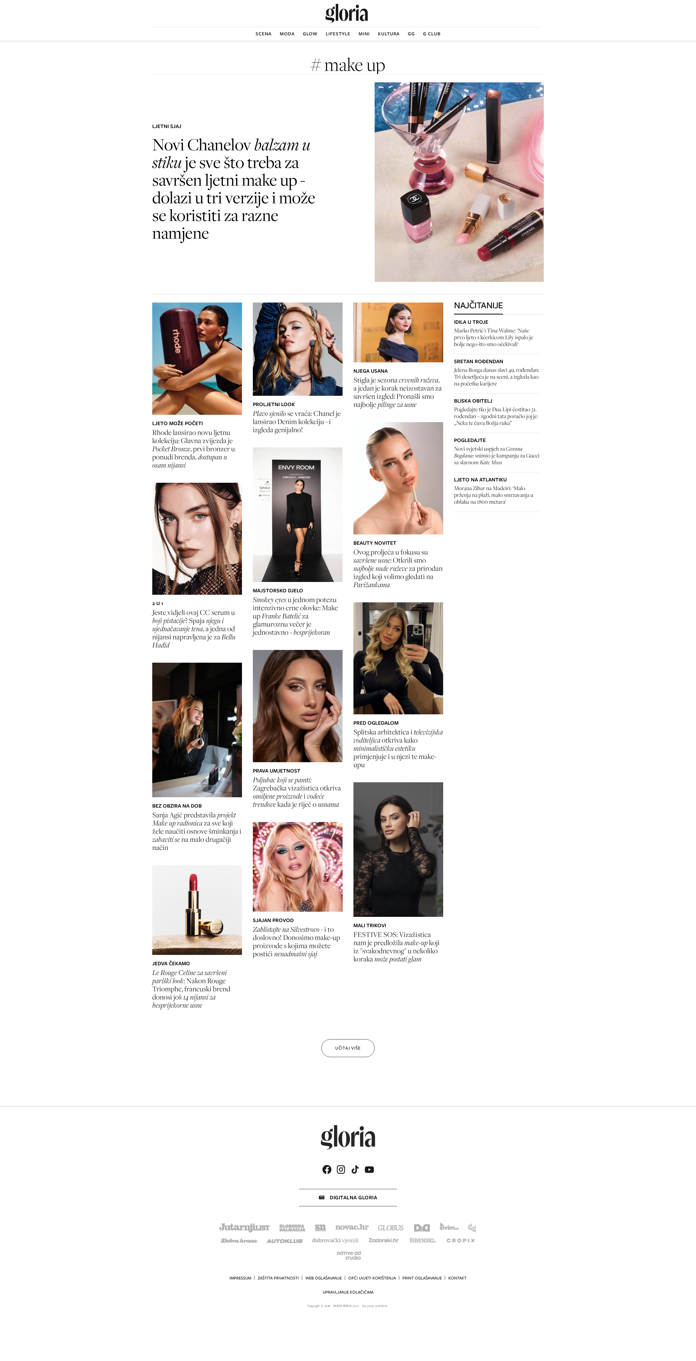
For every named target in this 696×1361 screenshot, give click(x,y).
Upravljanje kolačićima (348, 1292)
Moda (287, 33)
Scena (264, 33)
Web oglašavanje (323, 1278)
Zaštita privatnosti (278, 1278)
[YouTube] (369, 1169)
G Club (432, 33)
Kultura (389, 33)
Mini (364, 33)
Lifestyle (338, 33)
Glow (310, 33)
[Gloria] (346, 13)
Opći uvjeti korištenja (372, 1278)
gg (411, 33)
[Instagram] (341, 1169)
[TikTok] (355, 1169)
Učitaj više (348, 1048)
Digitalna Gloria (353, 1197)
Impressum (240, 1278)
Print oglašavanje (422, 1278)
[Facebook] (326, 1169)
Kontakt (457, 1278)
